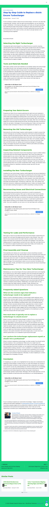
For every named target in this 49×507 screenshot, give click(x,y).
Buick (4, 10)
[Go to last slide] (3, 485)
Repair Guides (10, 10)
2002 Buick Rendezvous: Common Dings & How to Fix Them (12, 483)
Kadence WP (40, 503)
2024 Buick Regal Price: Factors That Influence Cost (38, 466)
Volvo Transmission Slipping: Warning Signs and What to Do (37, 483)
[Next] (46, 485)
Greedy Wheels (7, 18)
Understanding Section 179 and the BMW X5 (33, 403)
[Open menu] (46, 2)
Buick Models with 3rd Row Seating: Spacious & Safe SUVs (10, 466)
